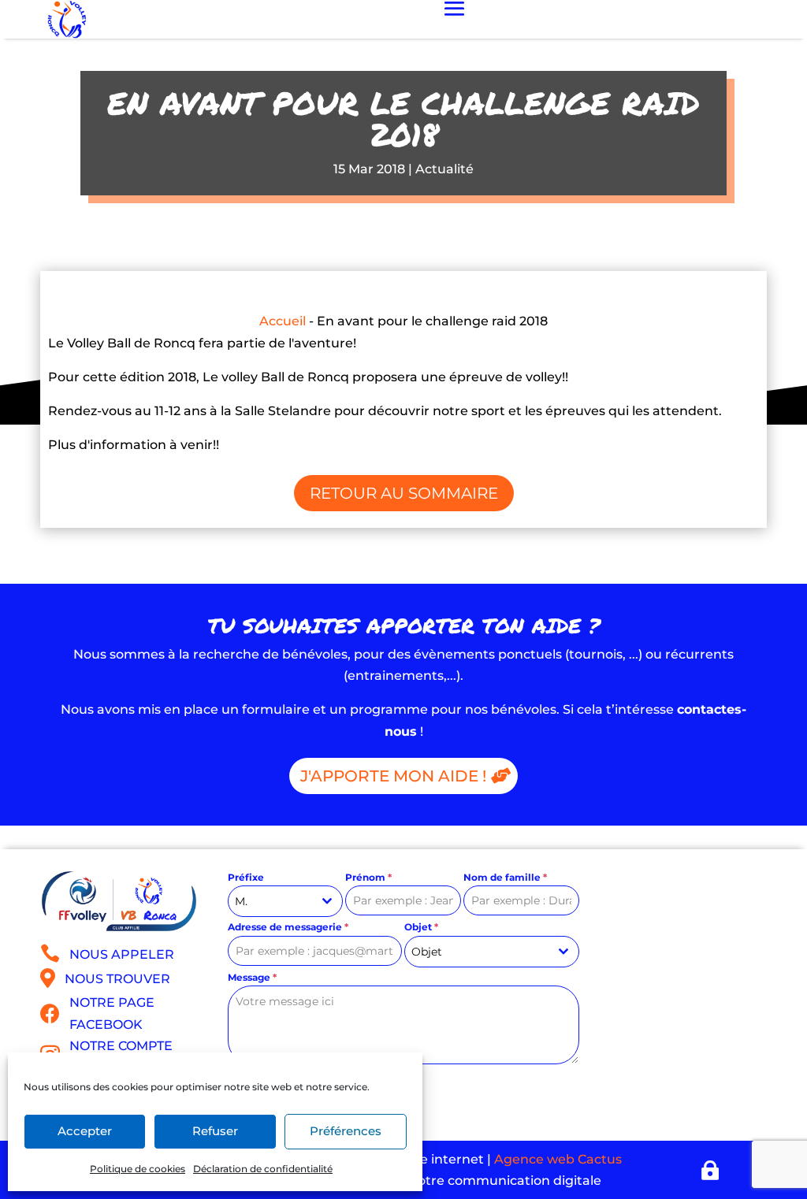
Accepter (85, 1130)
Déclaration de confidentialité (263, 1169)
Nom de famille (505, 877)
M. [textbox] (241, 901)
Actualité (444, 168)
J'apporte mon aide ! (393, 776)
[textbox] (477, 952)
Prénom (368, 877)
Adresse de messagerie (288, 927)
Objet (421, 927)
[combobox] (286, 901)
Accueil (282, 321)
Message (252, 977)
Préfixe (246, 877)
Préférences (345, 1130)
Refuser (215, 1130)
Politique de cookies (137, 1169)
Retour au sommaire (404, 493)
